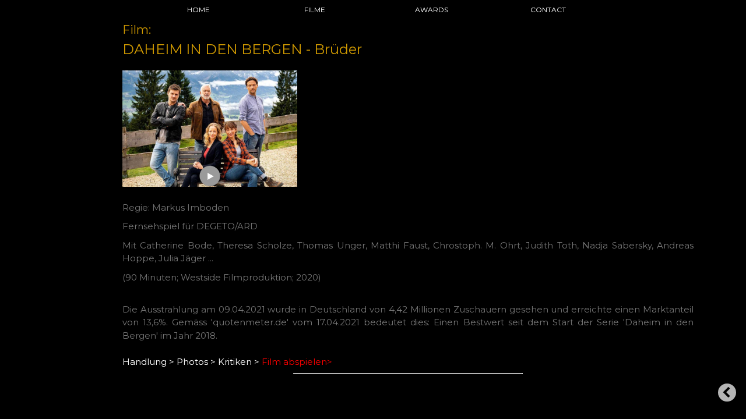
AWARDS (431, 9)
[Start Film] (210, 176)
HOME (198, 9)
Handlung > (148, 361)
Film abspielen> (297, 361)
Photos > (196, 361)
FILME (314, 9)
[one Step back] (727, 393)
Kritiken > (238, 361)
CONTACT (548, 9)
